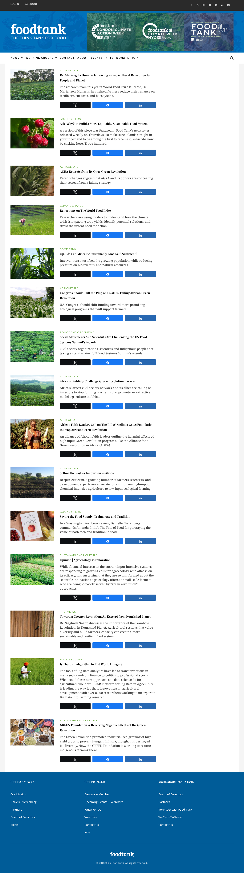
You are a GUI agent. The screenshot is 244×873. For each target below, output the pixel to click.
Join (135, 58)
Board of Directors (22, 817)
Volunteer (90, 817)
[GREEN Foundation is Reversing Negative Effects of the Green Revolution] (32, 732)
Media (14, 825)
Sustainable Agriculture (78, 555)
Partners (16, 809)
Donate (122, 58)
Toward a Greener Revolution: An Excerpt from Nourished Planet (105, 617)
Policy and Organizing (77, 332)
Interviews (68, 612)
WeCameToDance (170, 817)
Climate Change (71, 206)
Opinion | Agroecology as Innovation (85, 560)
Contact (67, 58)
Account (31, 4)
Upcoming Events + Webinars (103, 802)
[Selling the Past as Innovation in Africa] (32, 482)
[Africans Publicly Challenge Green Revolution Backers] (32, 390)
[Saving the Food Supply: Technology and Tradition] (32, 526)
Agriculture (69, 70)
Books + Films (70, 119)
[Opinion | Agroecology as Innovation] (32, 569)
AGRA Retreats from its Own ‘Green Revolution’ (93, 172)
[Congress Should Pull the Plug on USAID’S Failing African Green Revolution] (32, 302)
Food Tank (68, 249)
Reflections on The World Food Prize (85, 211)
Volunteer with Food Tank (175, 809)
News (14, 58)
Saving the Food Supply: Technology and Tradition (95, 517)
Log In (14, 4)
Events (97, 58)
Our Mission (18, 794)
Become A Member (97, 794)
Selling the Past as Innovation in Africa (87, 473)
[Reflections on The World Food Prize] (32, 220)
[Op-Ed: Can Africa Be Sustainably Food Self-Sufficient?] (32, 263)
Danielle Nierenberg (23, 802)
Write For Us (92, 809)
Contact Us (91, 825)
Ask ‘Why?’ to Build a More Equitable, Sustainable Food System (104, 124)
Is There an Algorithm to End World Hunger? (91, 664)
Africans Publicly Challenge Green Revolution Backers (98, 381)
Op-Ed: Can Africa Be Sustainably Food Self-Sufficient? (98, 254)
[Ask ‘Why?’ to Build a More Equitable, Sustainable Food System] (32, 133)
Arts (110, 58)
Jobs (87, 832)
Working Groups (39, 58)
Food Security (71, 659)
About (82, 58)
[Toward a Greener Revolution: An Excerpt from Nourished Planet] (32, 624)
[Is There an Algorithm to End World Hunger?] (32, 671)
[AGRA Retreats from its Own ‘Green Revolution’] (32, 181)
